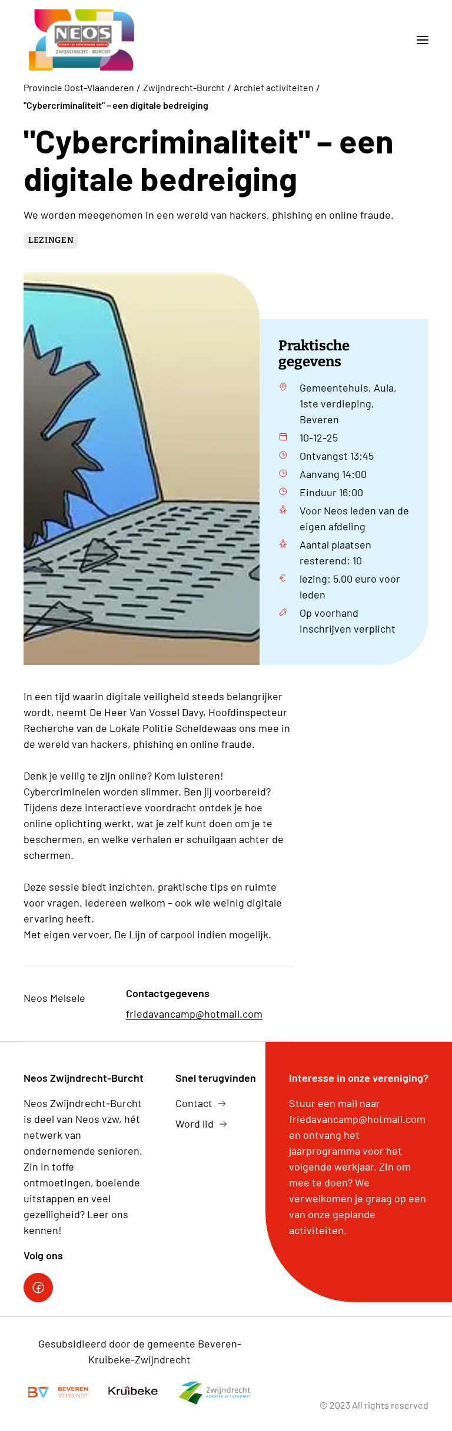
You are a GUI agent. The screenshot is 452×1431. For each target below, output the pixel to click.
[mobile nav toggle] (417, 40)
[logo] (82, 40)
